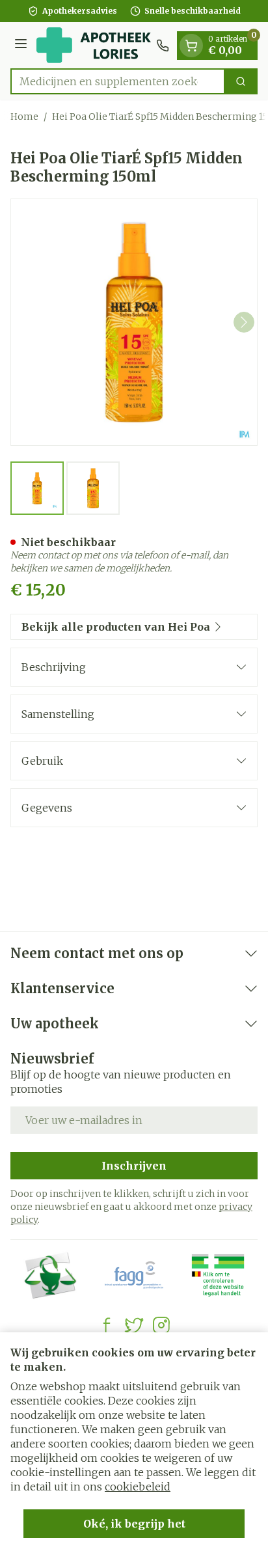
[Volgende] (244, 322)
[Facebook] (106, 1325)
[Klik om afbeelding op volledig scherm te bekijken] (134, 322)
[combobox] (117, 81)
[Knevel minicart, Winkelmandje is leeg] (191, 45)
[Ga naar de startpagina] (93, 45)
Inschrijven (134, 1165)
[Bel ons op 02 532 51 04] (162, 45)
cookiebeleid (137, 1486)
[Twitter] (134, 1325)
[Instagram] (161, 1325)
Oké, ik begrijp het (134, 1523)
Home (24, 116)
